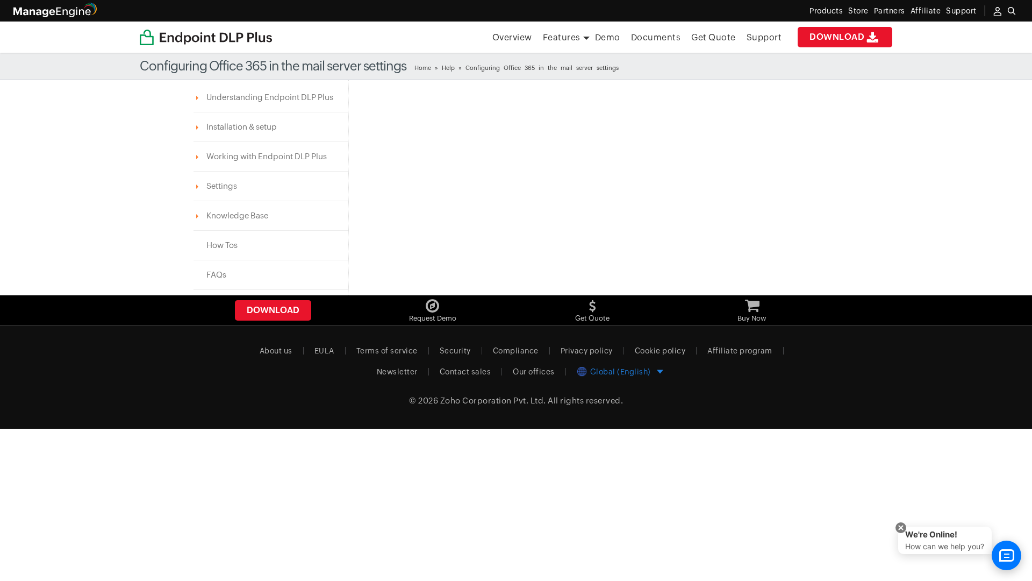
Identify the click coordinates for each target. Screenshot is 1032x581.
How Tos (222, 245)
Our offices (534, 371)
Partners (889, 10)
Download (836, 37)
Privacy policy (587, 351)
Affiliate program (739, 351)
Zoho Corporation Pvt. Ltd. (493, 400)
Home (422, 68)
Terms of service (387, 351)
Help (448, 68)
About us (276, 351)
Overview (512, 37)
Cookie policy (660, 351)
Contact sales (465, 371)
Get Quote (713, 37)
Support (764, 37)
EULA (324, 351)
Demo (607, 37)
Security (455, 351)
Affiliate (926, 10)
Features (561, 37)
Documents (656, 37)
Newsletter (397, 371)
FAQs (216, 274)
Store (858, 10)
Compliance (516, 351)
